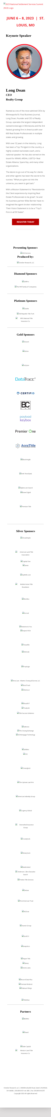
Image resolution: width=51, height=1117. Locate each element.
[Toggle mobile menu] (46, 11)
